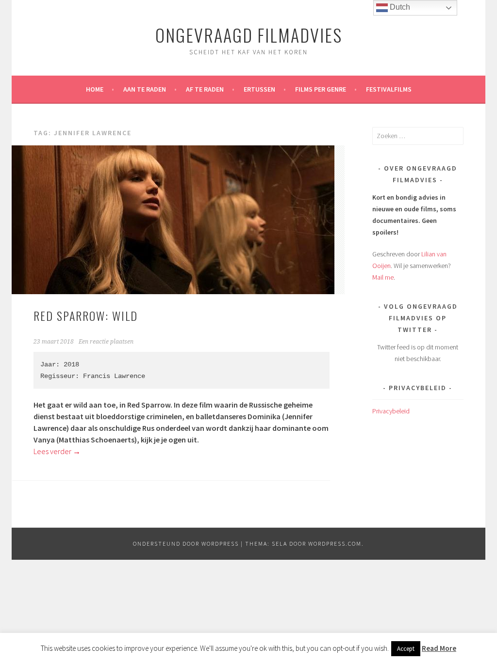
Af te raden (205, 89)
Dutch (399, 7)
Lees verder (57, 451)
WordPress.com (335, 543)
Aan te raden (144, 89)
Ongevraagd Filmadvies (248, 34)
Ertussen (259, 89)
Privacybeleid (391, 411)
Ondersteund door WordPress (186, 543)
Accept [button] (405, 649)
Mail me (383, 277)
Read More (439, 648)
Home (94, 89)
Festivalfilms (389, 89)
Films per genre (320, 89)
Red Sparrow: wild (85, 315)
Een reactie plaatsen (106, 341)
